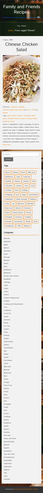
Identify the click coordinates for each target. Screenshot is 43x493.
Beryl (23, 172)
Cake (18, 177)
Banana (15, 172)
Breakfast (7, 279)
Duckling (25, 190)
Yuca (5, 476)
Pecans (28, 212)
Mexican (7, 370)
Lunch (6, 363)
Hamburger (9, 199)
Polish (6, 407)
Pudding (28, 217)
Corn (26, 186)
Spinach (6, 445)
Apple (6, 245)
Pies (5, 401)
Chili (33, 181)
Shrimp (28, 221)
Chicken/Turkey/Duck (10, 110)
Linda (7, 204)
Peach (6, 392)
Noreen (5, 113)
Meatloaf (30, 204)
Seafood (7, 432)
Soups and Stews (10, 438)
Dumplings (8, 195)
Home (10, 30)
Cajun (6, 285)
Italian (6, 354)
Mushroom (7, 373)
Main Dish (7, 367)
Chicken (19, 116)
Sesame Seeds (32, 118)
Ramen (23, 118)
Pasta (7, 212)
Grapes (6, 338)
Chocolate (8, 186)
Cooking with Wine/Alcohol (13, 304)
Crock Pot (7, 313)
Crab (33, 186)
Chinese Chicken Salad (21, 47)
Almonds (14, 107)
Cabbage (21, 107)
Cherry (6, 295)
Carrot (6, 291)
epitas (5, 118)
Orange (6, 382)
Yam (5, 473)
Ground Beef (33, 195)
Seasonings (18, 221)
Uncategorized (9, 457)
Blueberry (7, 273)
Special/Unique (9, 442)
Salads (21, 110)
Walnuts (27, 226)
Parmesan (27, 208)
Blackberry (7, 270)
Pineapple (8, 217)
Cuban (6, 316)
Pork (5, 410)
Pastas (6, 388)
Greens (6, 345)
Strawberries (9, 226)
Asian (6, 254)
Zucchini (7, 479)
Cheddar (8, 181)
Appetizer (7, 241)
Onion (6, 379)
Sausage (8, 221)
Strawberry (8, 451)
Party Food (8, 385)
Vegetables (8, 460)
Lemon (6, 357)
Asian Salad (11, 116)
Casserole (26, 177)
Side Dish (7, 435)
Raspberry (7, 423)
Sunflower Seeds (9, 121)
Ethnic (6, 323)
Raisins (6, 420)
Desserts (7, 320)
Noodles (11, 118)
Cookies (18, 186)
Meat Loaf (8, 208)
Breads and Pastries (11, 276)
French (6, 329)
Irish (5, 351)
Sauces (6, 429)
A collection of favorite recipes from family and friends (21, 11)
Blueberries (9, 177)
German (6, 335)
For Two (7, 326)
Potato (6, 413)
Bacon (7, 172)
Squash (6, 448)
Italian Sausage (21, 199)
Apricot (6, 248)
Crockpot (8, 190)
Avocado (7, 257)
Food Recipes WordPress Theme (26, 489)
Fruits (6, 332)
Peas (5, 395)
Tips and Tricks (9, 454)
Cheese (17, 181)
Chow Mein (27, 116)
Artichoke (7, 251)
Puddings (7, 417)
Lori (13, 204)
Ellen (33, 116)
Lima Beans (8, 360)
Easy (17, 195)
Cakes (6, 288)
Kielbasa (33, 199)
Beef (5, 266)
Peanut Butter (18, 212)
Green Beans (8, 342)
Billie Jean (31, 172)
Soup (35, 221)
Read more (6, 145)
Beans (6, 263)
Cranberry (7, 310)
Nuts (5, 376)
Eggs (24, 195)
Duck (16, 190)
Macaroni (21, 204)
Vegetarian (8, 463)
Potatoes (18, 217)
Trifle (19, 226)
